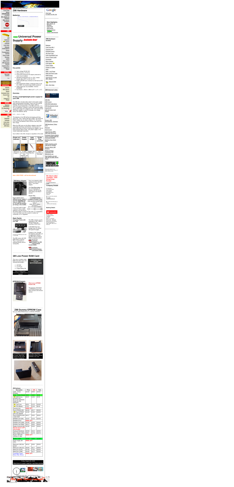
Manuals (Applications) (5, 47)
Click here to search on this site (51, 13)
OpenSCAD (48, 108)
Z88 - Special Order (51, 81)
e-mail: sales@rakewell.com (50, 198)
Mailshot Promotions (6, 105)
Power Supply (49, 65)
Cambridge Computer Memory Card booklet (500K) (37, 249)
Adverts (7, 87)
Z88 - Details (49, 79)
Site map (7, 74)
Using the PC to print (51, 77)
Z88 (8, 38)
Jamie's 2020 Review (52, 32)
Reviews (7, 57)
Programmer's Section (5, 52)
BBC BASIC (6, 89)
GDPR (7, 59)
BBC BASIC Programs (6, 20)
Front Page (6, 10)
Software (7, 43)
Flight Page (50, 26)
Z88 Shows (6, 124)
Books (7, 91)
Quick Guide (6, 55)
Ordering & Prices (6, 68)
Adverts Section (51, 30)
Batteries (48, 45)
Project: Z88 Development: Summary (51, 120)
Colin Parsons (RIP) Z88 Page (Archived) (50, 132)
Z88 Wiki (47, 100)
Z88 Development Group (51, 106)
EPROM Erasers (50, 51)
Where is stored (5, 14)
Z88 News (6, 125)
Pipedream (6, 28)
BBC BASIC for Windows (5, 17)
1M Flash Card (49, 53)
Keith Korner (48, 129)
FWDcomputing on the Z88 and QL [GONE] (51, 144)
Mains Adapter (49, 61)
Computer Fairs (5, 93)
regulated (20, 200)
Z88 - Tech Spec (50, 85)
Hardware (6, 39)
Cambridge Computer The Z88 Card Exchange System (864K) (35, 242)
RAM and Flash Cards (51, 73)
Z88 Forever (48, 102)
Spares (7, 41)
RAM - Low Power (50, 71)
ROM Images (49, 75)
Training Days (5, 66)
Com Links (6, 45)
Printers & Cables (50, 67)
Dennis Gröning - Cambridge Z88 (49, 151)
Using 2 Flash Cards (51, 57)
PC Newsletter (5, 108)
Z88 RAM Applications (51, 104)
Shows (7, 50)
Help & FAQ (6, 60)
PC (8, 96)
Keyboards (48, 59)
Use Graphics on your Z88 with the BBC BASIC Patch (51, 157)
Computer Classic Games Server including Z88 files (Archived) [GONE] (52, 136)
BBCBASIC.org (49, 154)
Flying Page (6, 95)
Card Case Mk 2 (50, 47)
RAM (47, 69)
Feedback (7, 75)
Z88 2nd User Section (5, 63)
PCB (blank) (49, 63)
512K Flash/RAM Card (52, 55)
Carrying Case (49, 49)
